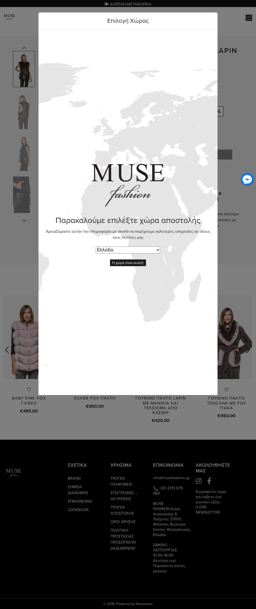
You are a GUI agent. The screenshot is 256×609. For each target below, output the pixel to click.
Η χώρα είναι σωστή (128, 263)
